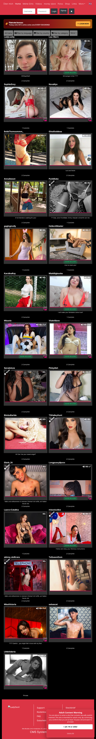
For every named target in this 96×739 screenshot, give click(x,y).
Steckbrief (70, 707)
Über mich (8, 3)
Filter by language (24, 33)
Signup (63, 10)
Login (54, 11)
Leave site (70, 733)
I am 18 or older (70, 727)
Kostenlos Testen (45, 712)
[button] (90, 3)
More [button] (73, 33)
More (81, 3)
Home (18, 3)
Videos (38, 3)
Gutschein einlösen (46, 720)
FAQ (39, 716)
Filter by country (42, 33)
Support (41, 707)
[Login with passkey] (71, 11)
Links (74, 3)
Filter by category (61, 33)
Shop (67, 3)
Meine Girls (28, 3)
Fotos (60, 3)
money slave (50, 3)
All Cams (8, 33)
